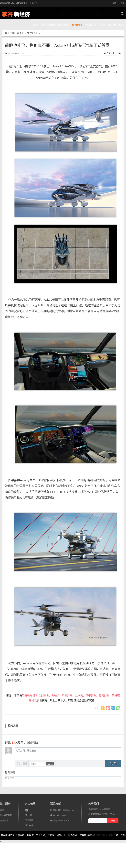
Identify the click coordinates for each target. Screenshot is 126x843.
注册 (122, 3)
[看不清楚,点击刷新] (50, 763)
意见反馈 (29, 820)
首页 (35, 25)
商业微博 (4, 821)
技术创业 (77, 25)
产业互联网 (48, 25)
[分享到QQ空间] (103, 708)
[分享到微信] (118, 708)
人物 (102, 25)
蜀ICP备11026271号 (106, 835)
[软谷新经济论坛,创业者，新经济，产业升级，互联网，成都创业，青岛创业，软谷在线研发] (18, 14)
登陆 (114, 3)
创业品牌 (63, 25)
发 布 (113, 763)
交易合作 (91, 25)
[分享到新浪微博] (108, 708)
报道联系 (29, 825)
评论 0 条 (110, 53)
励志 (121, 25)
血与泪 (112, 25)
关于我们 (29, 815)
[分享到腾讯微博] (113, 708)
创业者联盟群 (6, 815)
